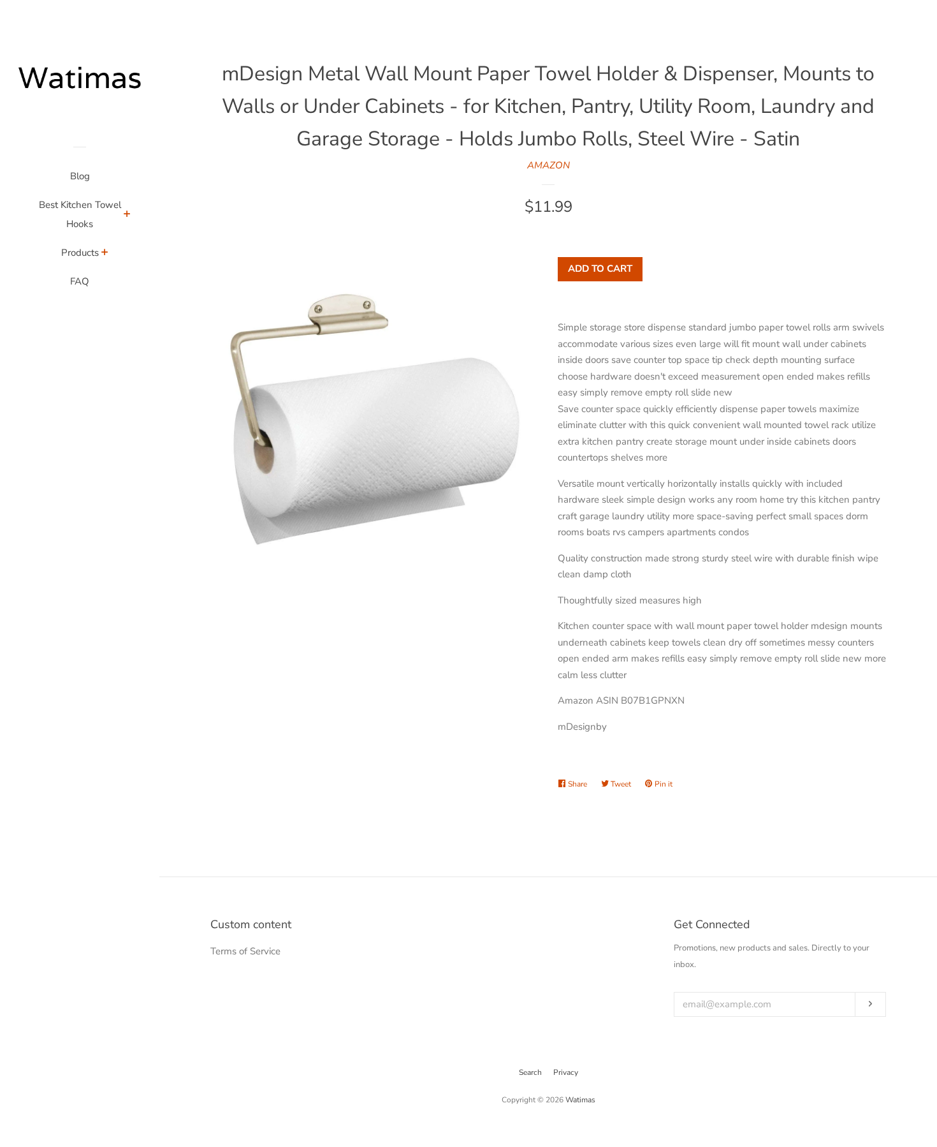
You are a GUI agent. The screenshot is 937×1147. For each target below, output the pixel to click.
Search (530, 1072)
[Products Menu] (105, 254)
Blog (80, 176)
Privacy (565, 1072)
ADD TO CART (600, 268)
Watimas (580, 1100)
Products (80, 252)
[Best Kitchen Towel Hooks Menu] (127, 215)
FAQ (79, 281)
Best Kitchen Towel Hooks (80, 214)
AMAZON (548, 165)
